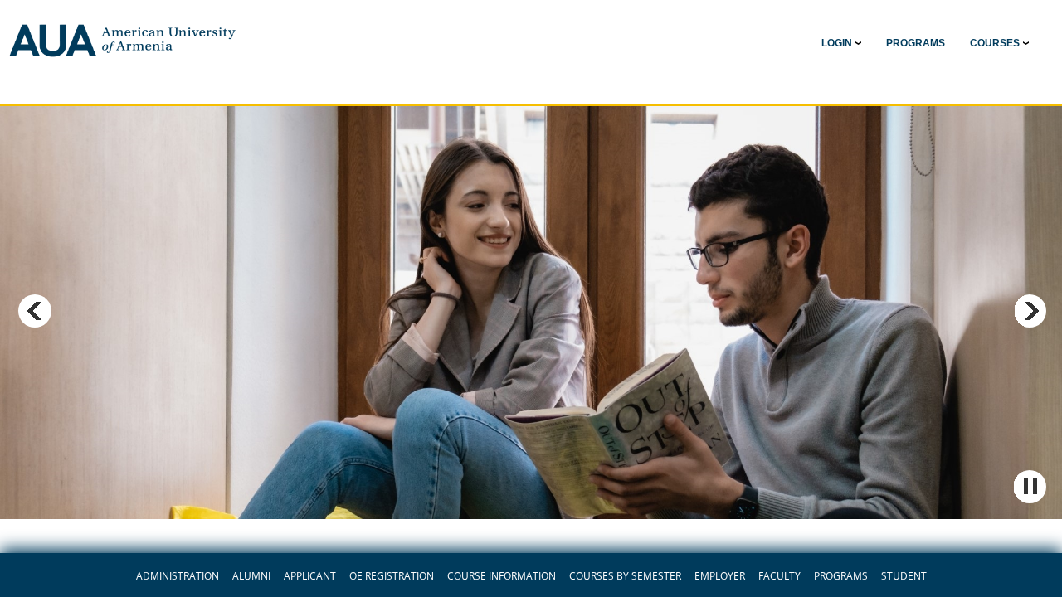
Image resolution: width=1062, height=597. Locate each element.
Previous (34, 311)
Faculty (779, 576)
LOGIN (836, 43)
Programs (841, 576)
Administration (177, 576)
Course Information (501, 576)
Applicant (310, 576)
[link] (915, 43)
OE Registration (391, 576)
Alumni (251, 576)
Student (904, 576)
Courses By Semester (625, 576)
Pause (1029, 486)
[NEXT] (1029, 311)
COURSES (995, 43)
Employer (719, 576)
